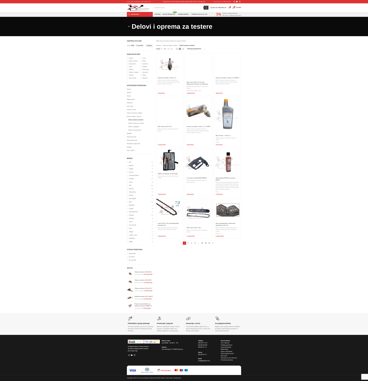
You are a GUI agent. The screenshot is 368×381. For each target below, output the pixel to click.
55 (202, 243)
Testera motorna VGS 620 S (143, 272)
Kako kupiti (224, 356)
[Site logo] (139, 7)
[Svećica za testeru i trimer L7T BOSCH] (227, 64)
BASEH (131, 165)
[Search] (206, 8)
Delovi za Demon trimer (173, 82)
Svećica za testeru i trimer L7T (167, 78)
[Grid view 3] (180, 49)
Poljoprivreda (131, 99)
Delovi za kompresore (134, 130)
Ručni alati (130, 106)
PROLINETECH (133, 212)
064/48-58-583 (202, 345)
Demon (131, 172)
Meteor (131, 195)
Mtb (130, 202)
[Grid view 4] (183, 49)
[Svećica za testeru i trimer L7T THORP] (198, 111)
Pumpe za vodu (131, 109)
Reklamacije (224, 349)
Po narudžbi (132, 260)
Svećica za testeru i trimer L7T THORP (198, 126)
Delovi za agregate (133, 126)
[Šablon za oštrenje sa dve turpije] (169, 160)
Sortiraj (149, 45)
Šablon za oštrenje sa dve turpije (168, 173)
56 (206, 243)
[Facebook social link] (234, 1)
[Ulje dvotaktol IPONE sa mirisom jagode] (227, 162)
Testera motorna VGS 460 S (143, 280)
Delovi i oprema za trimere (136, 123)
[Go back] (129, 26)
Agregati (129, 133)
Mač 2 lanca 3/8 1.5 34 (165, 126)
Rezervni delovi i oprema (134, 116)
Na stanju (132, 256)
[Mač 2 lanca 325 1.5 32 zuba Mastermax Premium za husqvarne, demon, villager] (198, 66)
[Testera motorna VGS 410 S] (130, 290)
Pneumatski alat (131, 137)
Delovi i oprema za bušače (223, 182)
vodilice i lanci (133, 235)
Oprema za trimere (225, 229)
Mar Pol (131, 188)
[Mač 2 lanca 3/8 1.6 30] (198, 212)
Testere (129, 89)
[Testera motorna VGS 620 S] (130, 273)
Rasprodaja (132, 253)
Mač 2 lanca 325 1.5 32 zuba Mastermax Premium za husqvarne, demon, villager (197, 84)
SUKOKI (131, 215)
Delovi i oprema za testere (135, 120)
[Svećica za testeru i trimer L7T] (169, 64)
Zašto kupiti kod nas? (227, 353)
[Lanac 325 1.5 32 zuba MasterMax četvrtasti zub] (169, 210)
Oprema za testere (172, 229)
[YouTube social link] (236, 1)
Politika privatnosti (226, 345)
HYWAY (131, 178)
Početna (158, 45)
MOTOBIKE (132, 198)
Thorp (131, 222)
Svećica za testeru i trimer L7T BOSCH (227, 78)
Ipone (130, 182)
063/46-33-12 (202, 354)
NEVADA (131, 205)
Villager (131, 232)
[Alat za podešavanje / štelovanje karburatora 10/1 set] (227, 210)
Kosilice (129, 92)
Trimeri (129, 96)
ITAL (130, 185)
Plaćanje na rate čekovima (229, 358)
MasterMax (132, 192)
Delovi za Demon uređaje (134, 113)
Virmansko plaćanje (227, 360)
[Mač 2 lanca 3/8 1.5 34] (169, 111)
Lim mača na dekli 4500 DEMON (197, 178)
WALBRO (132, 238)
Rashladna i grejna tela (133, 143)
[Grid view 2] (177, 49)
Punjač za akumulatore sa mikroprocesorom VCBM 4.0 (143, 305)
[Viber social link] (239, 1)
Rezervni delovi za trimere (165, 84)
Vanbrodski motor (132, 140)
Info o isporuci (225, 343)
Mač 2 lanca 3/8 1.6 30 (194, 227)
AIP (130, 162)
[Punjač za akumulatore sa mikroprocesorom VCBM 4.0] (130, 306)
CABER (131, 169)
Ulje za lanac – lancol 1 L (223, 135)
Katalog (129, 147)
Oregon (131, 208)
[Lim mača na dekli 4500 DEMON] (198, 162)
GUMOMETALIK (134, 175)
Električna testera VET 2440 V (144, 296)
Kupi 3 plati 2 (131, 150)
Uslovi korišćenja (226, 347)
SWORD (131, 218)
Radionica (130, 103)
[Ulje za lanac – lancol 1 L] (227, 115)
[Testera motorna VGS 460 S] (130, 281)
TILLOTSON (132, 225)
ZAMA (131, 241)
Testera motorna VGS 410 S (143, 288)
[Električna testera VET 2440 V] (130, 298)
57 (209, 243)
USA (130, 228)
